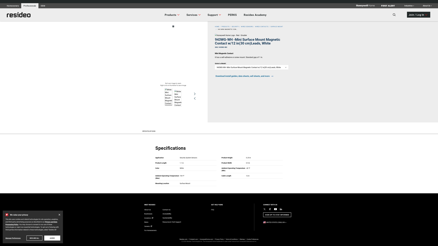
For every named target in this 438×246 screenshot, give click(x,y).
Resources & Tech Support (172, 222)
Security (235, 26)
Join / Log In (416, 14)
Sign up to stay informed (277, 215)
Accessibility (167, 214)
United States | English (277, 222)
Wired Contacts (261, 26)
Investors (147, 218)
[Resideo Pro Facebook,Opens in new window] (270, 209)
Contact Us (166, 210)
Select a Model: (220, 63)
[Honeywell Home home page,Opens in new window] (367, 6)
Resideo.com (183, 239)
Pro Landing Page (12, 14)
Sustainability (167, 218)
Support (213, 14)
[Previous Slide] (195, 98)
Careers (147, 226)
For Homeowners (150, 230)
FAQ (212, 210)
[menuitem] (172, 15)
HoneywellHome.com (206, 239)
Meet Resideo (153, 205)
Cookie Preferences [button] (252, 239)
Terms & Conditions (232, 239)
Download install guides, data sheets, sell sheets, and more (243, 76)
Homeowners (13, 5)
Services (191, 14)
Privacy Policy (219, 239)
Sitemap (242, 239)
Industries (409, 5)
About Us (427, 5)
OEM (43, 5)
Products (170, 14)
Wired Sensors (247, 26)
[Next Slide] (195, 93)
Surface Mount (277, 26)
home (217, 26)
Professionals (29, 5)
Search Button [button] (394, 14)
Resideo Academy (255, 14)
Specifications (148, 131)
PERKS (232, 14)
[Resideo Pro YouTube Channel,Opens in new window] (275, 209)
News (146, 222)
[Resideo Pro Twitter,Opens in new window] (264, 209)
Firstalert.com (193, 239)
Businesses (148, 214)
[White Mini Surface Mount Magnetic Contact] (173, 26)
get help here (221, 205)
